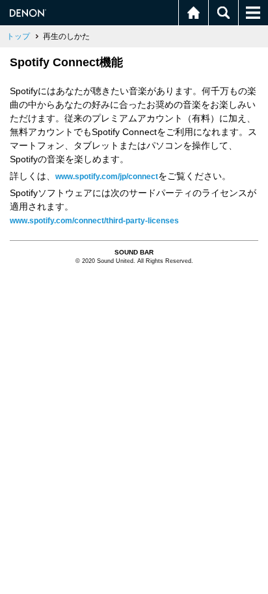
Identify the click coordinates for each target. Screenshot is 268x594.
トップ (18, 36)
